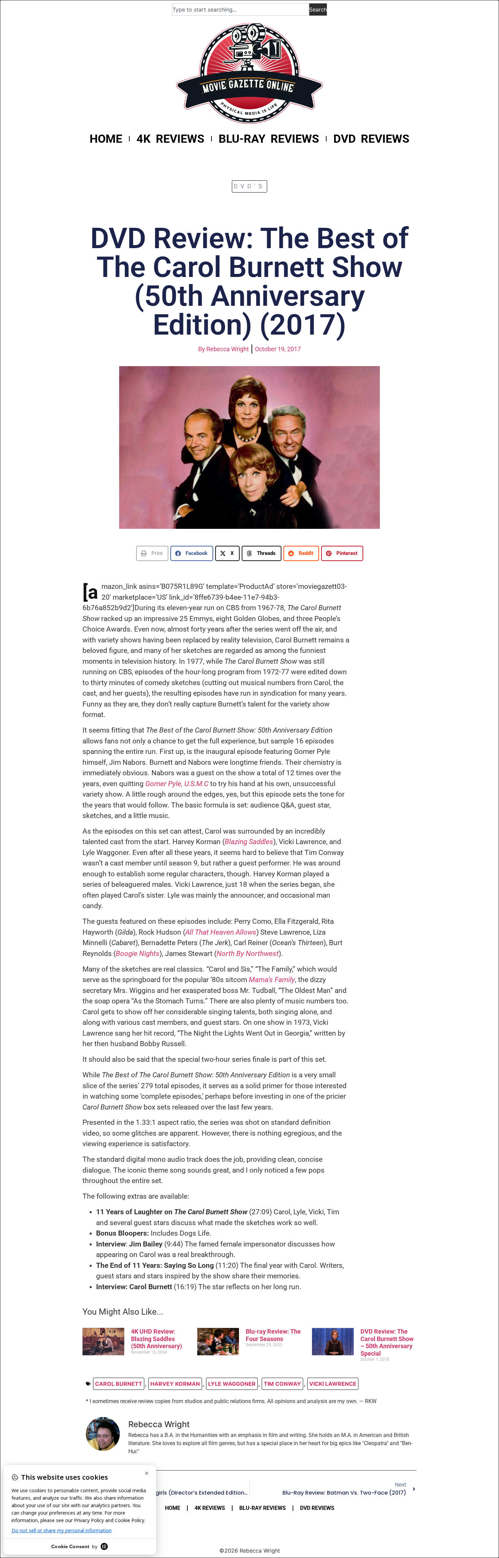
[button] (152, 553)
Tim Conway (282, 1383)
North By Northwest (248, 954)
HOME (106, 138)
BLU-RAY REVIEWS (269, 138)
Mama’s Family (272, 980)
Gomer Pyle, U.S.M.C (176, 784)
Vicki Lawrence (332, 1383)
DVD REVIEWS (371, 138)
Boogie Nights (138, 954)
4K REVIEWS (170, 138)
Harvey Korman (175, 1383)
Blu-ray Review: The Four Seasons (273, 1335)
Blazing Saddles (249, 842)
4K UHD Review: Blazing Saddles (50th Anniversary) (156, 1339)
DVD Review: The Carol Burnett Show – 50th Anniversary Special (387, 1342)
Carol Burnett (118, 1383)
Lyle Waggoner (232, 1383)
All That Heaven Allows (220, 932)
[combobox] (240, 9)
